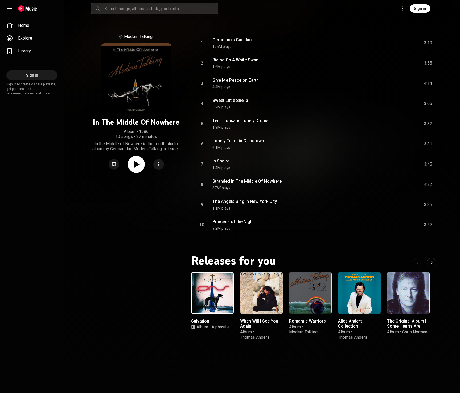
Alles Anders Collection (350, 324)
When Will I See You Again (259, 324)
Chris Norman (414, 332)
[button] (114, 164)
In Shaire (220, 161)
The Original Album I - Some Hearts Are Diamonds (408, 326)
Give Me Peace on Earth (235, 80)
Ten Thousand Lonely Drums (240, 120)
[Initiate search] (97, 8)
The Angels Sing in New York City (244, 201)
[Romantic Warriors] (310, 293)
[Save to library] (114, 164)
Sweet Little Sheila (230, 100)
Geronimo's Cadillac (232, 39)
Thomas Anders (254, 337)
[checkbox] (428, 43)
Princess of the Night (233, 221)
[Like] (388, 43)
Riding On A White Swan (235, 59)
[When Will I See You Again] (261, 293)
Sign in (420, 8)
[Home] (27, 8)
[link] (32, 25)
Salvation (200, 321)
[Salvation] (212, 293)
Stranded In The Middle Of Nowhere (247, 181)
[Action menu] (158, 164)
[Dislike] (398, 43)
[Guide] (9, 8)
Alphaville (221, 326)
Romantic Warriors (307, 321)
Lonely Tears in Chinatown (238, 140)
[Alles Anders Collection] (359, 293)
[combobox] (161, 8)
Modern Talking (138, 36)
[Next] (431, 262)
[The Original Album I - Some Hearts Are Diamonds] (408, 293)
